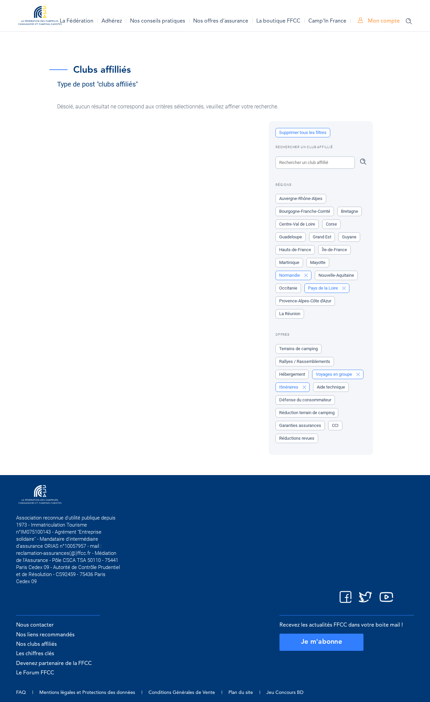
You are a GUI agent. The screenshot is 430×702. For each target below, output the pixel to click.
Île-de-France (334, 249)
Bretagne (349, 211)
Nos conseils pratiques (157, 21)
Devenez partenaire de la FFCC (54, 663)
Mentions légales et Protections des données (87, 692)
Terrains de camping (298, 348)
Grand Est (322, 236)
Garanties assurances (300, 425)
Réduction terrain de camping (307, 412)
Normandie (290, 275)
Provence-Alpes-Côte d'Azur (305, 300)
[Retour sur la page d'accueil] (40, 16)
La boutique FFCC (278, 21)
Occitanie (288, 288)
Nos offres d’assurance (220, 21)
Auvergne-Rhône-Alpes (300, 198)
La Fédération (76, 21)
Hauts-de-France (295, 249)
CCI (335, 425)
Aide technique (331, 387)
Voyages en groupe (334, 374)
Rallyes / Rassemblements (304, 361)
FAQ (21, 692)
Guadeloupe (290, 236)
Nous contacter (35, 625)
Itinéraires (289, 387)
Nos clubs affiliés (36, 644)
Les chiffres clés (35, 654)
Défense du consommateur (305, 399)
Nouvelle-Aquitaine (336, 275)
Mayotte (318, 262)
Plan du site (240, 692)
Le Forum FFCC (35, 673)
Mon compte (383, 21)
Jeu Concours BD (284, 692)
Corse (331, 224)
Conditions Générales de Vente (181, 692)
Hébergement (292, 374)
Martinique (289, 262)
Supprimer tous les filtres (303, 132)
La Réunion (289, 313)
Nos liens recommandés (45, 635)
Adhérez (111, 21)
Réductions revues (296, 438)
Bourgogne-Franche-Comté (304, 211)
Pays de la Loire (323, 288)
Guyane (349, 236)
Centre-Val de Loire (297, 224)
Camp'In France (327, 21)
